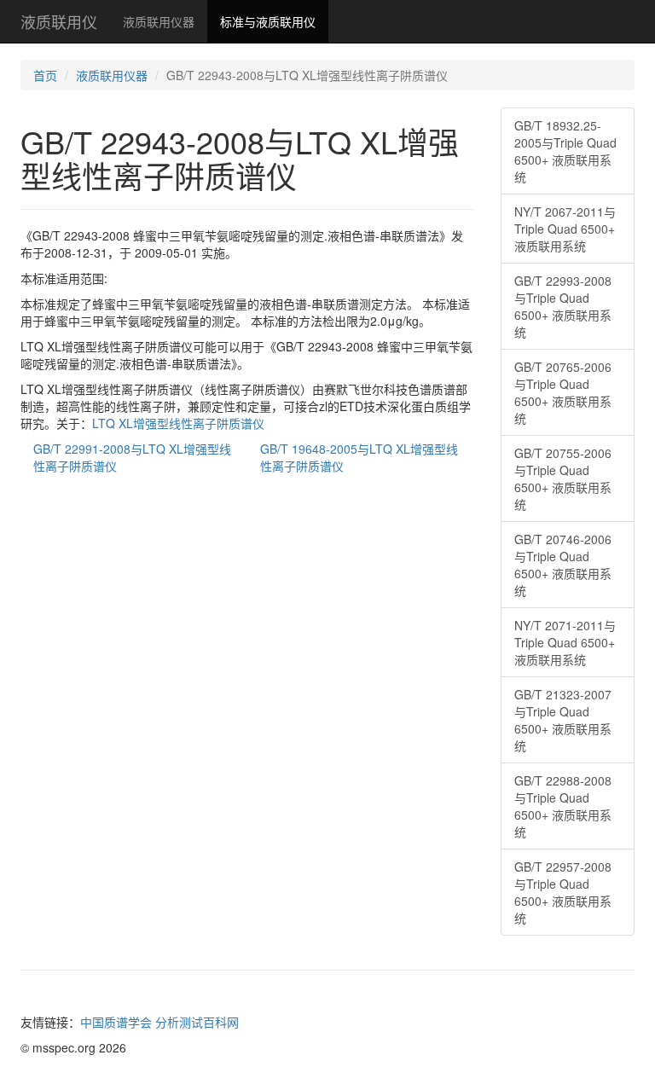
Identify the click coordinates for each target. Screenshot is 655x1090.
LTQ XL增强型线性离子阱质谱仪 (178, 423)
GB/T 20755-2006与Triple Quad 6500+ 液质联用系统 (563, 478)
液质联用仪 (58, 21)
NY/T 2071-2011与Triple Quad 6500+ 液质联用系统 (565, 642)
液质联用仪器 (158, 21)
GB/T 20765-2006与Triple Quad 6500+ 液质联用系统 (563, 392)
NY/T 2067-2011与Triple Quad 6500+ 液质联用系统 (565, 228)
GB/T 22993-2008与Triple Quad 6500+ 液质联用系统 (563, 306)
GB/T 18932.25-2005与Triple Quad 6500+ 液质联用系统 (565, 151)
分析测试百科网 (197, 1021)
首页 (45, 75)
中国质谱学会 (116, 1021)
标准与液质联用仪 (268, 21)
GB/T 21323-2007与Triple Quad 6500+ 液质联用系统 (563, 720)
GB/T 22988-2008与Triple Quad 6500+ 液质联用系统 (563, 806)
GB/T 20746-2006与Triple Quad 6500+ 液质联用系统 (563, 565)
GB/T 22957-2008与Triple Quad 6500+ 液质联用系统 (563, 892)
